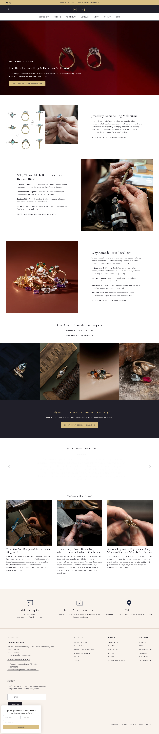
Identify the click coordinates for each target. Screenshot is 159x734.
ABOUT (96, 17)
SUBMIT (21, 727)
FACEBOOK (124, 724)
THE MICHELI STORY (81, 642)
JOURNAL (77, 657)
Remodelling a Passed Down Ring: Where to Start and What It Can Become (79, 550)
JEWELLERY (85, 17)
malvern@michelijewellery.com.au (20, 655)
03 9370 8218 (12, 667)
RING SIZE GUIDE (145, 650)
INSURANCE (143, 657)
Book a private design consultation (27, 84)
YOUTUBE (149, 724)
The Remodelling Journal (79, 496)
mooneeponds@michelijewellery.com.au (23, 670)
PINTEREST (133, 724)
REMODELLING (71, 17)
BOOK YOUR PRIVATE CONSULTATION (91, 2)
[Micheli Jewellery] (79, 9)
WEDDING (57, 17)
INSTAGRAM (114, 724)
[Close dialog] (38, 708)
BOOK (118, 17)
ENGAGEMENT (44, 17)
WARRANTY (143, 653)
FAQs (141, 646)
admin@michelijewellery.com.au (29, 617)
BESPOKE (111, 653)
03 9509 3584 (29, 614)
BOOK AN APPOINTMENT (116, 660)
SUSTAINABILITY (145, 660)
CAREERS (77, 660)
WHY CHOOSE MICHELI (82, 653)
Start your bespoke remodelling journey (37, 214)
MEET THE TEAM (79, 646)
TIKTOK (141, 724)
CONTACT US (144, 642)
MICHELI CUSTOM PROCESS (84, 650)
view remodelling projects (79, 335)
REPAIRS (111, 657)
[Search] (7, 9)
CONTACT (107, 17)
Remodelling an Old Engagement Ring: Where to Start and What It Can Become (129, 550)
